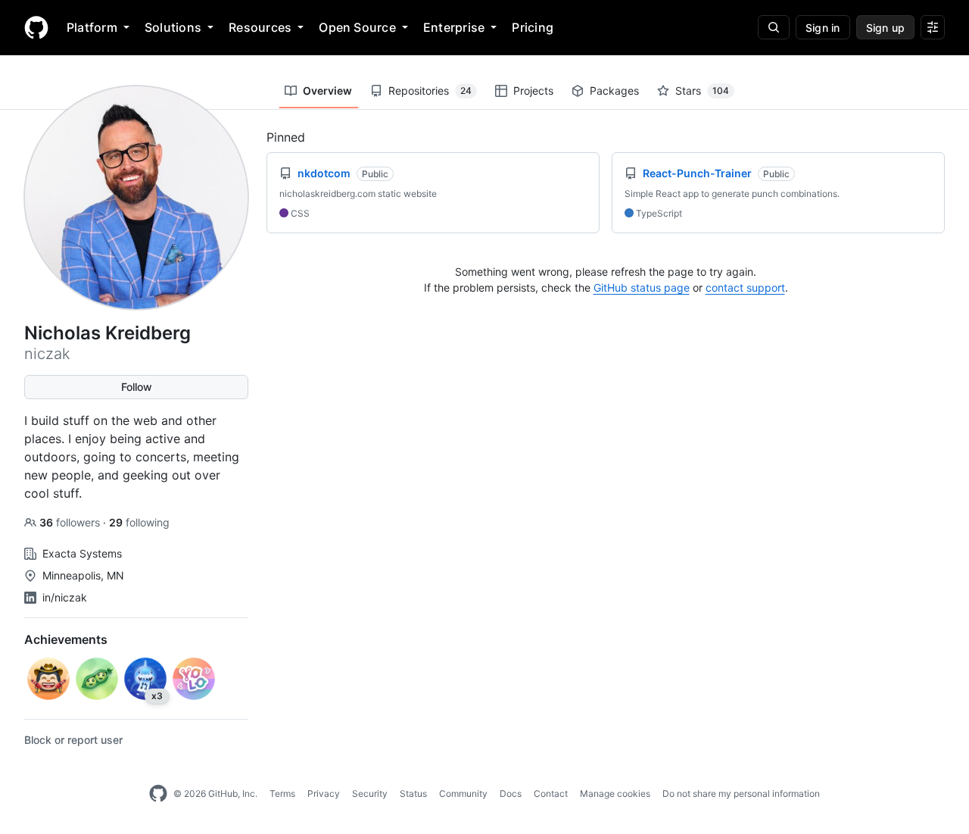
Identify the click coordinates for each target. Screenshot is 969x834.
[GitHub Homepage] (158, 794)
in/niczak (64, 597)
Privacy (323, 793)
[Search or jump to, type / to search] (774, 27)
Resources (260, 27)
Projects (533, 90)
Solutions (173, 27)
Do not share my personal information (741, 793)
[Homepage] (36, 27)
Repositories (430, 90)
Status (413, 793)
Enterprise (453, 27)
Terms (282, 793)
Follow (136, 386)
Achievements (65, 639)
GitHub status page (642, 287)
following (139, 522)
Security (370, 793)
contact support (745, 287)
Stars (702, 90)
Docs (511, 793)
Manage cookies (615, 793)
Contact (551, 793)
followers (71, 522)
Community (463, 793)
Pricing (532, 27)
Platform (92, 27)
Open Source (357, 27)
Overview (327, 90)
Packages (614, 90)
